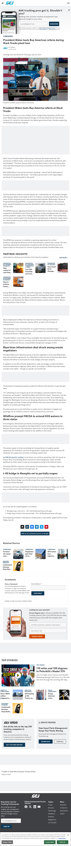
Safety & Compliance (4, 690)
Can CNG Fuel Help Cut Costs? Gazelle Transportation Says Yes (29, 271)
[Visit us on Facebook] (26, 806)
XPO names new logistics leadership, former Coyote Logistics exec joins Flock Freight (52, 554)
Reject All (62, 842)
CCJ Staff (12, 47)
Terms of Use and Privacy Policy (47, 27)
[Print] (22, 527)
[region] (35, 839)
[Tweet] (41, 527)
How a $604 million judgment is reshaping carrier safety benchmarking (5, 696)
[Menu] (2, 3)
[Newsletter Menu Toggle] (68, 3)
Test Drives (40, 665)
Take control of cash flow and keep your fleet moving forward (7, 270)
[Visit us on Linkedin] (34, 806)
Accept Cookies (50, 842)
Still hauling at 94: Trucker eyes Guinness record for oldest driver (29, 696)
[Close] (68, 835)
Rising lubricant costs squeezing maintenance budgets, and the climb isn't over (53, 696)
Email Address (36, 584)
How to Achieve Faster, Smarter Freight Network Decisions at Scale (6, 284)
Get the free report (14, 745)
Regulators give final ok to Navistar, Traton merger (29, 554)
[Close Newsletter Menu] (69, 10)
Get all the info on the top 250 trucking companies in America (18, 729)
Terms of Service (53, 29)
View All (60, 741)
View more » (63, 257)
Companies (8, 36)
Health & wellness (28, 690)
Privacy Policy (43, 29)
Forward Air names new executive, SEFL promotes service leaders (7, 554)
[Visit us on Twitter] (30, 806)
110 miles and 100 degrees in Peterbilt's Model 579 (52, 670)
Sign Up (6, 826)
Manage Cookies (7, 842)
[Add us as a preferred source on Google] (27, 527)
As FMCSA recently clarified (13, 457)
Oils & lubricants (52, 690)
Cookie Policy (62, 838)
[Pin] (46, 527)
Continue (38, 593)
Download (45, 741)
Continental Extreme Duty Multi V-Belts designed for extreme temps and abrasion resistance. (7, 567)
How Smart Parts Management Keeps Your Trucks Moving (52, 269)
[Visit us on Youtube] (39, 806)
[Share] (32, 527)
